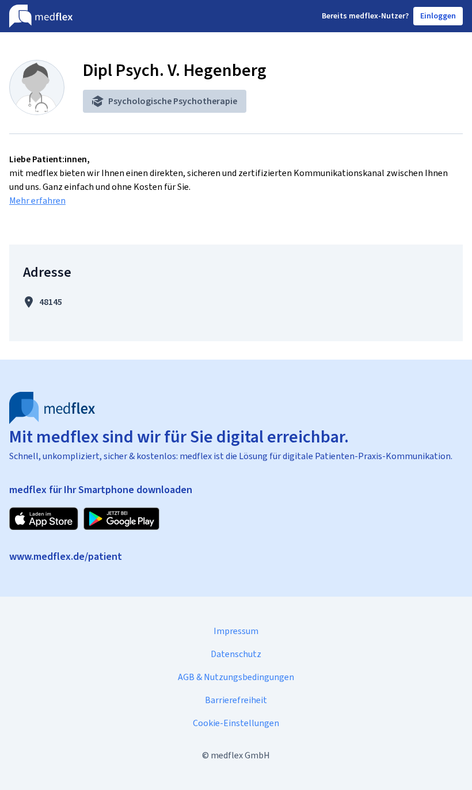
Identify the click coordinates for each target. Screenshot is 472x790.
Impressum (236, 631)
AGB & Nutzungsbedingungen (236, 677)
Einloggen (438, 15)
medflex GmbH (240, 755)
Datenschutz (236, 654)
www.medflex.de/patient (65, 556)
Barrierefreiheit (236, 700)
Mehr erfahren (37, 200)
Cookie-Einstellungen (236, 723)
